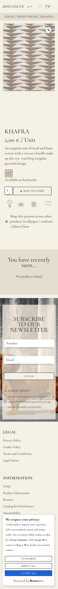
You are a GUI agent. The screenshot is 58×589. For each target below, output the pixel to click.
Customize (28, 558)
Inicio (9, 17)
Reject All (28, 566)
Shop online (27, 17)
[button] (29, 221)
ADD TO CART (33, 191)
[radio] (8, 173)
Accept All (28, 573)
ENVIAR (29, 376)
